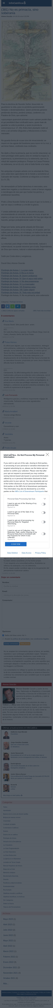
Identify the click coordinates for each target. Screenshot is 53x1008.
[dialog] (26, 504)
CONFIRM (15, 544)
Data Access (26, 553)
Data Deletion (12, 553)
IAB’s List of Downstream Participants (29, 491)
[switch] (43, 504)
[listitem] (26, 498)
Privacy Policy (40, 553)
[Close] (48, 455)
